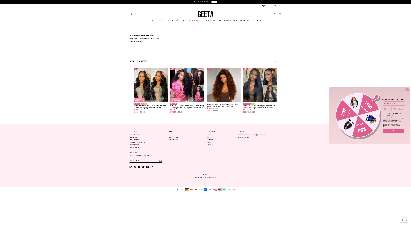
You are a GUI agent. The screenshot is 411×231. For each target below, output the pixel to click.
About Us (209, 135)
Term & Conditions (135, 140)
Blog (208, 137)
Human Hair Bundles (227, 20)
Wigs (184, 20)
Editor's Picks (156, 20)
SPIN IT (393, 131)
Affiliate (209, 142)
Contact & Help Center (244, 137)
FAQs (169, 135)
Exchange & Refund (173, 140)
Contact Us (210, 144)
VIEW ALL (275, 61)
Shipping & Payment (174, 137)
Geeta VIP (257, 20)
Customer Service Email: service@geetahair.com (251, 135)
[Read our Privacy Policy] (403, 118)
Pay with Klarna (134, 147)
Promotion (245, 20)
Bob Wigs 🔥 (209, 20)
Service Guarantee (135, 135)
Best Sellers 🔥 (172, 20)
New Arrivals (195, 20)
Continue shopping (136, 41)
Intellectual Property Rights (137, 142)
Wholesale (210, 140)
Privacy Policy (134, 137)
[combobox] (387, 109)
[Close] (407, 89)
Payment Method (134, 144)
